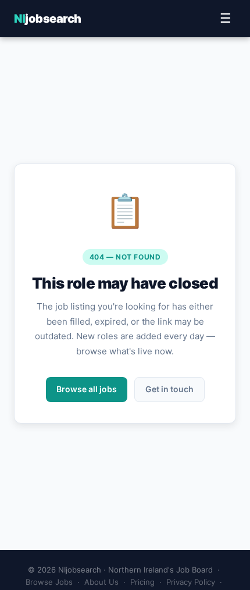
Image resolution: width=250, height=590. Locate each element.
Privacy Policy (190, 582)
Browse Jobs (49, 582)
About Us (101, 582)
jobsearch (47, 19)
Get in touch (169, 389)
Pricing (142, 582)
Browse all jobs (86, 389)
